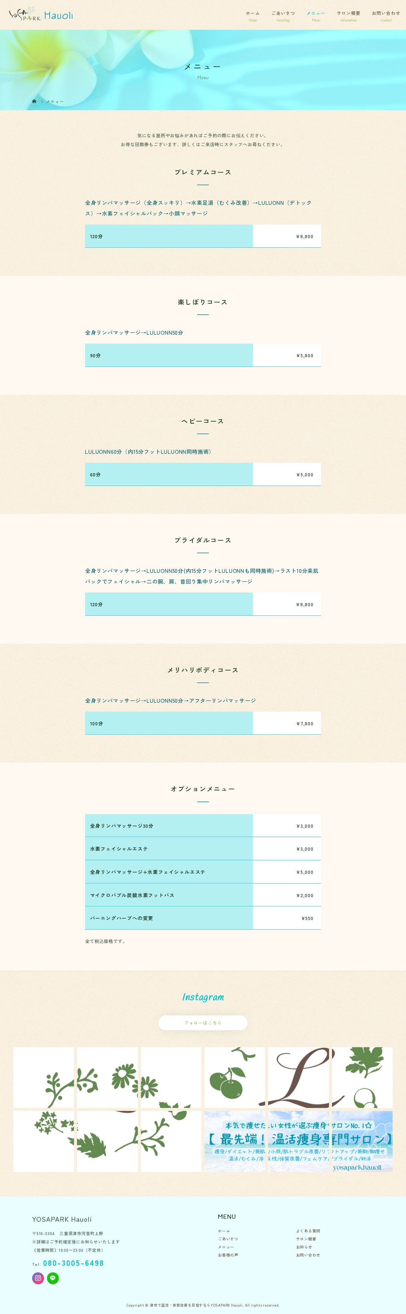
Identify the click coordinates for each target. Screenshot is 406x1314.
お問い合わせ (386, 13)
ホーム (253, 13)
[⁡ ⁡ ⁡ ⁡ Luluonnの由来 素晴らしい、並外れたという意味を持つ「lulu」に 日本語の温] (43, 1077)
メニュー (315, 13)
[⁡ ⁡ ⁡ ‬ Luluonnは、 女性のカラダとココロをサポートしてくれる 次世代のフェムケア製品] (107, 1077)
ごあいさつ (283, 13)
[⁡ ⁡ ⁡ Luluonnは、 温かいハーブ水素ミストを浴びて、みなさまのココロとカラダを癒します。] (171, 1077)
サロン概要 (349, 13)
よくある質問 (308, 1231)
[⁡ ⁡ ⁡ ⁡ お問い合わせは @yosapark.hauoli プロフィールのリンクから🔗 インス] (234, 1141)
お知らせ (304, 1247)
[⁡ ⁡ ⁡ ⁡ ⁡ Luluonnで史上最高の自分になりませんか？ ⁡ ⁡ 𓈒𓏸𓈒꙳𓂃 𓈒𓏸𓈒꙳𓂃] (171, 1141)
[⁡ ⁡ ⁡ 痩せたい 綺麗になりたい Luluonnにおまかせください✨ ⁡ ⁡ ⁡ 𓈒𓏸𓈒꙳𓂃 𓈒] (298, 1077)
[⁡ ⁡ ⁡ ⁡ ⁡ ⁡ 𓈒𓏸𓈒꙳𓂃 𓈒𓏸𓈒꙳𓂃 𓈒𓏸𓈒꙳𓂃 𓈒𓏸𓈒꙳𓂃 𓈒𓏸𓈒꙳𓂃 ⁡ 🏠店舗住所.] (234, 1077)
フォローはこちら (203, 1023)
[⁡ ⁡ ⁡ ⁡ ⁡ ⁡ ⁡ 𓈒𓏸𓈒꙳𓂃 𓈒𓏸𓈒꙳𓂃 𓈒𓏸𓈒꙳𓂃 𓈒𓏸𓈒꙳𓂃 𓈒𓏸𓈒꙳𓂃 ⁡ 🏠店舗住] (362, 1077)
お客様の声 (228, 1255)
